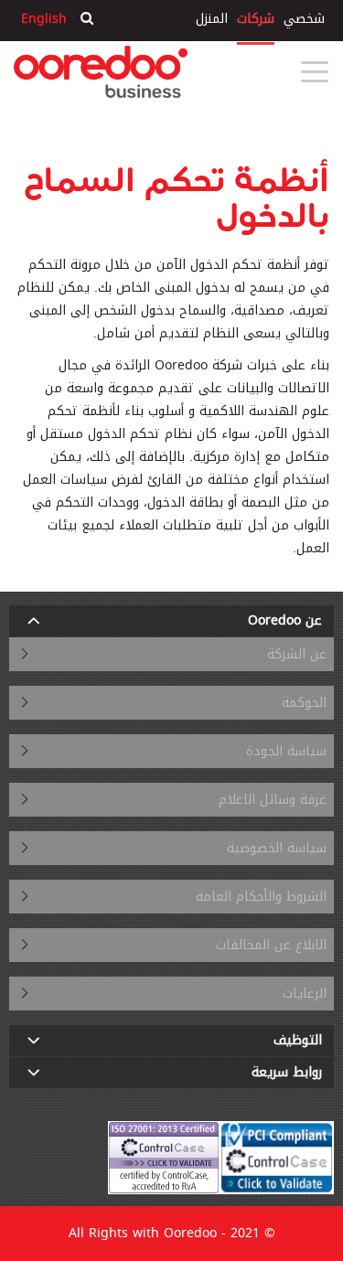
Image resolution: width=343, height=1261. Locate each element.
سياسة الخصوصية (277, 848)
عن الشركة (297, 654)
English (44, 18)
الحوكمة (304, 702)
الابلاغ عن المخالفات (271, 945)
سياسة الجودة (286, 751)
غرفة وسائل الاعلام (273, 799)
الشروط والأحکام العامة (261, 896)
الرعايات (305, 993)
